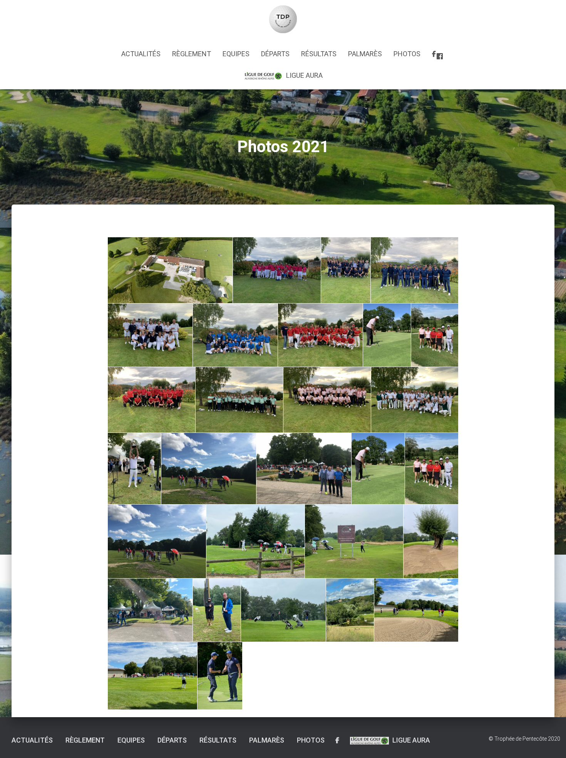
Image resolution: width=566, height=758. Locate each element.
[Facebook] (438, 55)
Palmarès (365, 54)
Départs (275, 54)
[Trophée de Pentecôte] (283, 19)
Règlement (191, 54)
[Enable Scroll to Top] (551, 742)
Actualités (141, 54)
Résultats (319, 54)
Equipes (236, 54)
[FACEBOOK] (337, 741)
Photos (407, 54)
